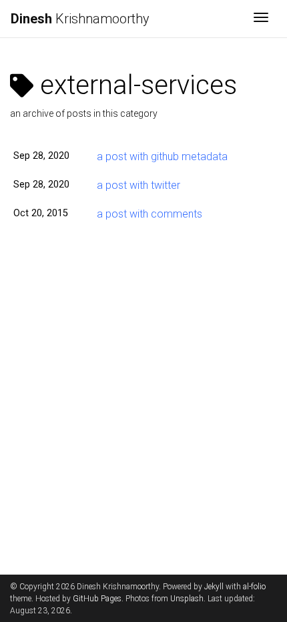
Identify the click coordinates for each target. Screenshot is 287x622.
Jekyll (214, 586)
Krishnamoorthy (80, 19)
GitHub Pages (97, 598)
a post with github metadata (162, 156)
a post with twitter (138, 185)
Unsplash (187, 598)
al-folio (254, 586)
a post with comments (149, 214)
